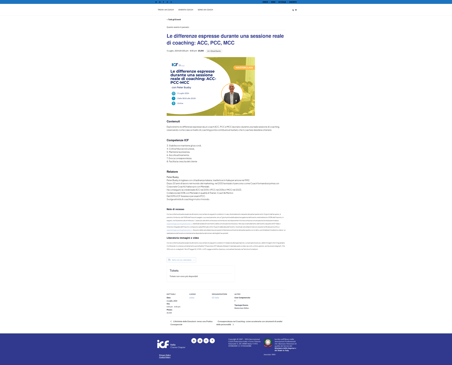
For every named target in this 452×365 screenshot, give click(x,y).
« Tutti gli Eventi (174, 19)
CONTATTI (293, 2)
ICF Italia (215, 297)
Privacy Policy (165, 355)
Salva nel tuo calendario (182, 260)
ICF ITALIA (282, 2)
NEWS (273, 2)
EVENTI (265, 2)
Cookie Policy (164, 357)
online (191, 297)
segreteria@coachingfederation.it (179, 224)
